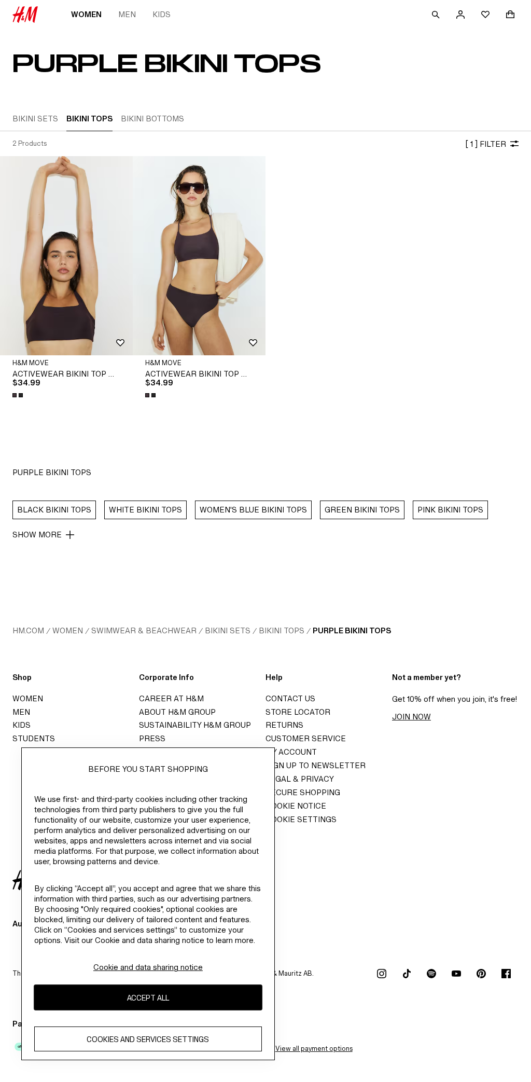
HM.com (28, 630)
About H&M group (177, 712)
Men (127, 14)
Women (86, 14)
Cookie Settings (301, 819)
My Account (291, 751)
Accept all (148, 997)
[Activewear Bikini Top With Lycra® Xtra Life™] (66, 255)
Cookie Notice (296, 805)
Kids (161, 14)
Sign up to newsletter (316, 765)
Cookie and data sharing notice (148, 967)
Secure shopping (303, 792)
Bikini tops (281, 630)
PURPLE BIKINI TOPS (352, 630)
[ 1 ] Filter (485, 144)
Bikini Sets (227, 630)
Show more (37, 534)
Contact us (290, 698)
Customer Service (306, 738)
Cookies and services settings (148, 1039)
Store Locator (298, 712)
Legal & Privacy (300, 778)
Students (33, 738)
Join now (411, 716)
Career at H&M (171, 698)
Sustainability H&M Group (195, 724)
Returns (284, 724)
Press (152, 738)
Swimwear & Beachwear (144, 630)
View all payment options (314, 1048)
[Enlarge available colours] (18, 395)
